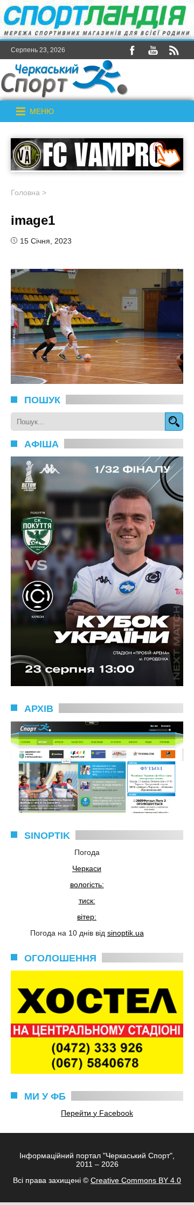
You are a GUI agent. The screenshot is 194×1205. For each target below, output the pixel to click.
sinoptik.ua (125, 933)
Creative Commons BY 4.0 (136, 1180)
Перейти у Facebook (97, 1113)
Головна (25, 192)
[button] (42, 111)
